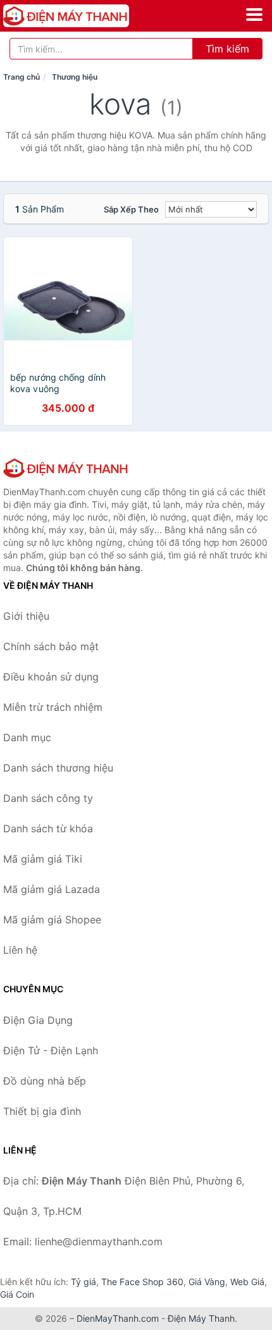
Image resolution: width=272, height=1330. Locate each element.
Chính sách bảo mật (51, 646)
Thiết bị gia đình (42, 1111)
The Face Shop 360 (142, 1281)
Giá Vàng (207, 1281)
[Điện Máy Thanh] (66, 468)
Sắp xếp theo (131, 209)
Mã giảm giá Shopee (52, 919)
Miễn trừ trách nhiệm (52, 707)
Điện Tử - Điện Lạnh (50, 1050)
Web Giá (247, 1281)
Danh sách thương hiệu (58, 767)
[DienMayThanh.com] (90, 15)
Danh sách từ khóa (48, 828)
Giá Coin (17, 1294)
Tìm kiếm (227, 48)
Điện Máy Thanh (201, 1318)
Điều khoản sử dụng (51, 676)
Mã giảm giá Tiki (42, 859)
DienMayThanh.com (118, 1318)
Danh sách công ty (48, 798)
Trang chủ (21, 77)
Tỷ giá (83, 1281)
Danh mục (27, 737)
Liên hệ (20, 950)
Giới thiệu (26, 616)
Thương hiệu (74, 77)
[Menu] (254, 14)
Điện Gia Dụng (38, 1020)
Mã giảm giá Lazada (51, 889)
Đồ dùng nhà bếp (44, 1080)
